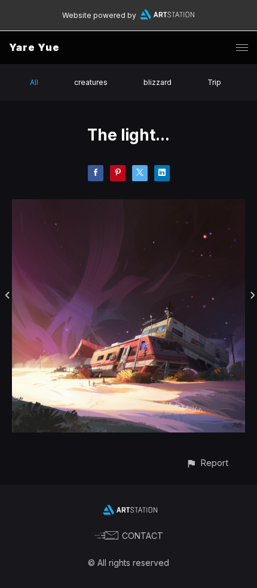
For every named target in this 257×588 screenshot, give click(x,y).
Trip (214, 82)
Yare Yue (34, 47)
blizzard (157, 82)
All (34, 82)
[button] (207, 462)
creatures (91, 82)
